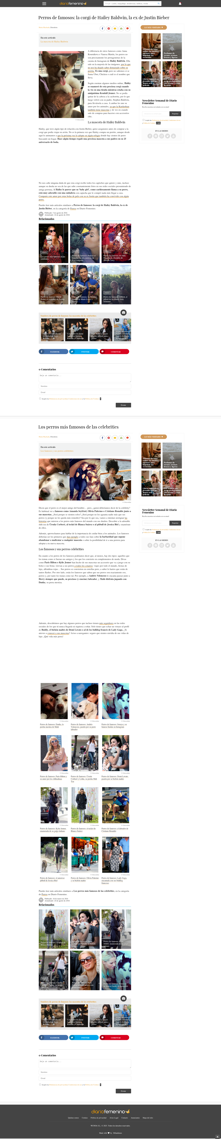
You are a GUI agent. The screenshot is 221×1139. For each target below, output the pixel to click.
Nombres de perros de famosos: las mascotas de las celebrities (68, 316)
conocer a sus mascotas (58, 633)
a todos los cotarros (83, 565)
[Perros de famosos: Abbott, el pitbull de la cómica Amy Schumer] (116, 303)
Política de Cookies (92, 399)
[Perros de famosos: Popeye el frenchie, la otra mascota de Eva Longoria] (85, 262)
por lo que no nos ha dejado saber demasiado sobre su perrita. (109, 67)
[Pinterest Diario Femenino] (156, 136)
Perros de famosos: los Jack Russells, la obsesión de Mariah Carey (114, 257)
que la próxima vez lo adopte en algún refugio (78, 135)
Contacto (124, 1118)
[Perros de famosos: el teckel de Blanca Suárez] (53, 948)
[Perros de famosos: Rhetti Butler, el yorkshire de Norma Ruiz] (53, 303)
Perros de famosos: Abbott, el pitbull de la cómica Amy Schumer (115, 299)
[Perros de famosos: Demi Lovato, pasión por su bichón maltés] (85, 948)
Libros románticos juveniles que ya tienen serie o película (151, 82)
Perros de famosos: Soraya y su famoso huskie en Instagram (114, 725)
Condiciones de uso (75, 399)
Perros (73, 208)
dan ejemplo (72, 536)
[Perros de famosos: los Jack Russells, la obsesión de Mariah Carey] (116, 262)
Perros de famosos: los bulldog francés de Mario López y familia (84, 299)
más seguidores (106, 623)
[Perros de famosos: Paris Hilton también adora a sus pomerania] (85, 989)
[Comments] (127, 28)
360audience (117, 1133)
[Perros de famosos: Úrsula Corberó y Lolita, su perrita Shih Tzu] (53, 989)
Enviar (123, 405)
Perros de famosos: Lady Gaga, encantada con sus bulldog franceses (114, 880)
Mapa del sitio (148, 1118)
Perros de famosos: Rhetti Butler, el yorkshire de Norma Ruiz (52, 299)
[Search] (158, 3)
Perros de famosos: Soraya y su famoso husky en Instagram (115, 984)
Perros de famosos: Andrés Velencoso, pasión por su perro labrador (83, 727)
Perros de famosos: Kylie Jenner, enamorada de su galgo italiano (53, 829)
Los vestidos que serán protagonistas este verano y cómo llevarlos (172, 82)
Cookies (85, 1118)
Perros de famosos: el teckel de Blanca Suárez (83, 829)
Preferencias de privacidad (58, 399)
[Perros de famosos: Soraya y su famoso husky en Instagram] (116, 989)
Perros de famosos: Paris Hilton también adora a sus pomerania (82, 985)
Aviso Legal (114, 1118)
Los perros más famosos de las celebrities (53, 257)
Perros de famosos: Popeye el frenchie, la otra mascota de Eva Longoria (84, 257)
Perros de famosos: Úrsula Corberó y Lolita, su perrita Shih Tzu (84, 779)
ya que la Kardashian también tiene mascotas (108, 108)
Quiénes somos (73, 1118)
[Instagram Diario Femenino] (162, 136)
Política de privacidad (98, 1118)
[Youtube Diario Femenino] (173, 136)
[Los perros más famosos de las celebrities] (53, 262)
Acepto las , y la (70, 399)
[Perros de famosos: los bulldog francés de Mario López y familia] (85, 303)
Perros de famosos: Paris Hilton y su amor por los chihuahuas (53, 777)
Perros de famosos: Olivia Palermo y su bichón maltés (85, 879)
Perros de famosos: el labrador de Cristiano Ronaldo (115, 829)
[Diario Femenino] (73, 4)
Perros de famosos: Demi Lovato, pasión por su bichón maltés (115, 777)
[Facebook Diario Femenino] (150, 136)
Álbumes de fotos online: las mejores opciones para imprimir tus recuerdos (151, 53)
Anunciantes (135, 1118)
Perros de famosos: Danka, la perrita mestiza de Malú (52, 725)
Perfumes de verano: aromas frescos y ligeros (170, 55)
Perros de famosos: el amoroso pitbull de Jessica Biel (52, 879)
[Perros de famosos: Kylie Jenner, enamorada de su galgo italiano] (116, 948)
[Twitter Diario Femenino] (167, 136)
